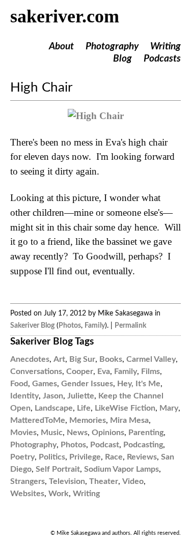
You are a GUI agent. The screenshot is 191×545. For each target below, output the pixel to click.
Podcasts (162, 59)
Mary (168, 408)
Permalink (130, 325)
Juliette (80, 396)
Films (150, 371)
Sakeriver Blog (32, 325)
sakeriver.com (64, 16)
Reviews (142, 457)
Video (133, 481)
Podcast (104, 445)
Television (67, 481)
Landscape (54, 408)
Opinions (108, 432)
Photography (112, 46)
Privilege (85, 457)
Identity (24, 396)
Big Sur (82, 359)
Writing (165, 46)
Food (19, 384)
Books (110, 359)
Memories (87, 420)
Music (52, 432)
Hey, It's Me (138, 384)
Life (84, 408)
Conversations (36, 371)
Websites (27, 494)
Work (58, 494)
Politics (52, 457)
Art (59, 359)
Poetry (22, 457)
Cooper (79, 371)
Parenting (145, 432)
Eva (103, 371)
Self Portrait (58, 469)
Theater (103, 481)
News (77, 432)
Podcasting (143, 445)
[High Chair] (96, 115)
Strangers (27, 481)
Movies (23, 432)
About (61, 46)
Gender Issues (87, 384)
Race (114, 457)
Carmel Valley (151, 359)
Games (44, 384)
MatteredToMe (37, 420)
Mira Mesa (129, 420)
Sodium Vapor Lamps (121, 469)
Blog (122, 59)
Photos (70, 325)
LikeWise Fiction (125, 408)
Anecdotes (29, 359)
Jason (53, 396)
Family (95, 325)
